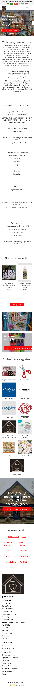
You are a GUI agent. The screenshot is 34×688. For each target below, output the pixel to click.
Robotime (5, 630)
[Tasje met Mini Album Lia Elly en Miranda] (9, 272)
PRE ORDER (25, 417)
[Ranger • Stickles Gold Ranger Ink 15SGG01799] (25, 272)
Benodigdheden (25, 380)
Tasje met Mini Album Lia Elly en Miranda (9, 285)
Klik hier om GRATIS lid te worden (17, 509)
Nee (16, 3)
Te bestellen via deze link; (16, 30)
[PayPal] (17, 685)
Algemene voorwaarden (10, 658)
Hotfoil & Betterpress (25, 436)
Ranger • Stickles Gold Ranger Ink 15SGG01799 (25, 285)
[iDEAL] (14, 685)
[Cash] (11, 685)
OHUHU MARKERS (8, 633)
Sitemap (4, 674)
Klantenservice (7, 671)
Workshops (17, 474)
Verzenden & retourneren (10, 669)
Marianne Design (9, 398)
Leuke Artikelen (25, 456)
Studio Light (25, 398)
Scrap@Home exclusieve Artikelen (9, 436)
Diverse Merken (9, 417)
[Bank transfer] (22, 685)
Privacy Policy (6, 663)
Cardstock (5, 636)
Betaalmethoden (7, 666)
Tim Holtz (5, 628)
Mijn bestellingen (8, 648)
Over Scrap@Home (8, 655)
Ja (11, 3)
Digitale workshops (9, 380)
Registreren (6, 645)
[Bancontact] (19, 685)
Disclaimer (5, 660)
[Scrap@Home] (4, 8)
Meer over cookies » (24, 3)
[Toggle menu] (30, 8)
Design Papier (9, 456)
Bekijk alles (17, 305)
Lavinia (4, 639)
